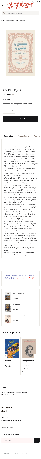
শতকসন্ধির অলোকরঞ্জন (28, 361)
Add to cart (20, 119)
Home (3, 20)
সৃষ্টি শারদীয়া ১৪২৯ (9, 361)
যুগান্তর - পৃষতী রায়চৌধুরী (19, 293)
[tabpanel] (20, 53)
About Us (4, 411)
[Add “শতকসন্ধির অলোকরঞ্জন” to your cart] (23, 371)
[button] (32, 2)
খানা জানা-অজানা (16, 305)
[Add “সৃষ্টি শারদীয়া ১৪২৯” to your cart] (6, 369)
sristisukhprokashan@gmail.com (11, 420)
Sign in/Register (6, 407)
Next (36, 356)
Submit (37, 440)
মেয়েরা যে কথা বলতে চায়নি (19, 316)
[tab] (8, 136)
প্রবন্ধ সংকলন (10, 20)
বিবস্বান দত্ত (14, 94)
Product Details (23, 136)
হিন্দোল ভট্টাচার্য (25, 366)
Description (8, 136)
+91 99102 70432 (7, 427)
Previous (5, 356)
